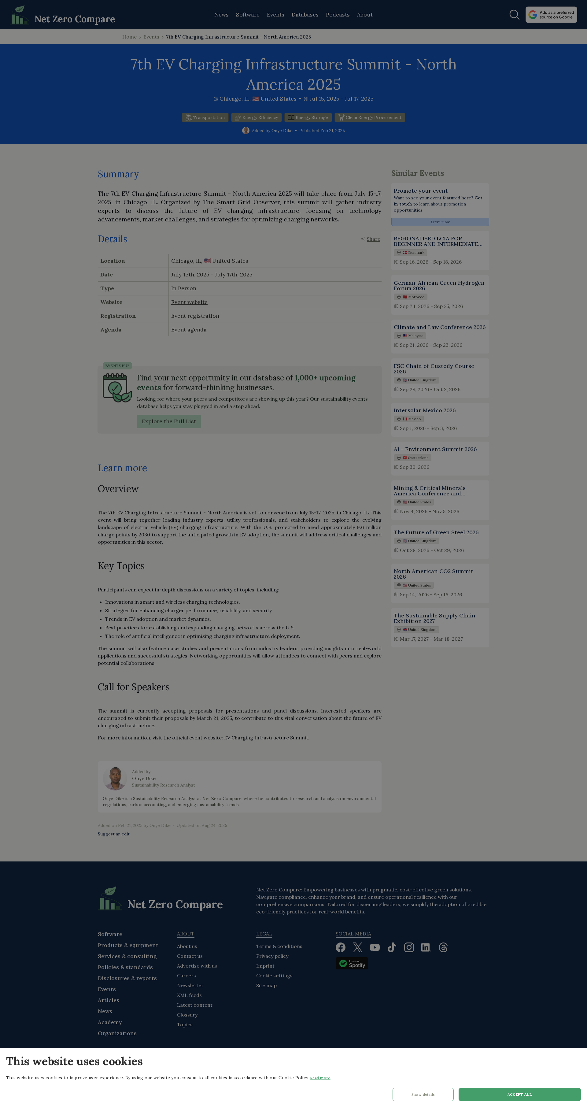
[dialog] (293, 1079)
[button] (423, 1096)
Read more (320, 1078)
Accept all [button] (520, 1094)
